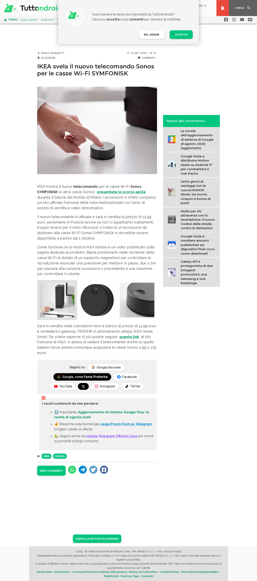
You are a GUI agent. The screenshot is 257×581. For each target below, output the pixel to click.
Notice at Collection (143, 571)
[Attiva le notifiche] (222, 8)
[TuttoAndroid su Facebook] (225, 20)
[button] (57, 300)
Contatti (147, 576)
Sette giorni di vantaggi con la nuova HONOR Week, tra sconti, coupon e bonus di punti (196, 192)
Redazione (44, 571)
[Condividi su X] (93, 470)
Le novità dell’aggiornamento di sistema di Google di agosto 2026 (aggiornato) (197, 139)
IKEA (47, 456)
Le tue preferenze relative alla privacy (99, 571)
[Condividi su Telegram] (83, 470)
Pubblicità (111, 576)
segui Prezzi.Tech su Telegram (126, 424)
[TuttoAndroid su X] (83, 386)
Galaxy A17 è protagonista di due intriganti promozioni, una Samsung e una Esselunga (197, 272)
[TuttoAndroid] (34, 8)
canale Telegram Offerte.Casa (111, 436)
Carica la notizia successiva (97, 538)
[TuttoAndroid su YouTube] (241, 20)
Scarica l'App (130, 576)
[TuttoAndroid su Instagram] (233, 20)
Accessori (48, 57)
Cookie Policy (169, 571)
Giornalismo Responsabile (199, 571)
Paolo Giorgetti (52, 53)
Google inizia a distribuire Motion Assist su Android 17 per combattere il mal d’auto (196, 164)
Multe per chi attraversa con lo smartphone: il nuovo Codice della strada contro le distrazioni (198, 219)
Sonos (60, 456)
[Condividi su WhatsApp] (72, 470)
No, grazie (151, 34)
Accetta (181, 34)
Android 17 (47, 19)
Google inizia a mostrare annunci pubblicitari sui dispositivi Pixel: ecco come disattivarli (198, 244)
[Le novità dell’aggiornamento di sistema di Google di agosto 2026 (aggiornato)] (173, 139)
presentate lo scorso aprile (121, 192)
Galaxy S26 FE (29, 19)
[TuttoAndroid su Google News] (249, 20)
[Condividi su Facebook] (104, 470)
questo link (129, 337)
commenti (148, 57)
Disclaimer (62, 571)
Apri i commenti (51, 470)
